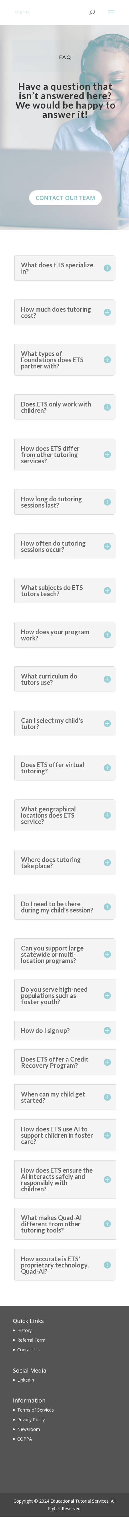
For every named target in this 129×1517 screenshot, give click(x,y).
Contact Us (28, 1350)
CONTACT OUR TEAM (65, 198)
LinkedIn (25, 1380)
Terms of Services (35, 1410)
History (24, 1330)
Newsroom (28, 1429)
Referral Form (31, 1340)
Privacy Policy (31, 1419)
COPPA (24, 1439)
